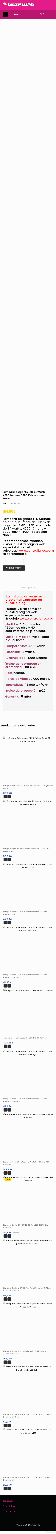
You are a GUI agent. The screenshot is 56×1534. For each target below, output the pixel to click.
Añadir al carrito (14, 568)
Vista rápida (9, 796)
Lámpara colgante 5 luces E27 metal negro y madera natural (51, 492)
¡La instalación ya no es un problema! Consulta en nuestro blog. (26, 599)
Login (41, 13)
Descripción (28, 587)
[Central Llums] (19, 4)
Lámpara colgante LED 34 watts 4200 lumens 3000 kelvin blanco (47, 492)
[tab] (28, 587)
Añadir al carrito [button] (5, 796)
